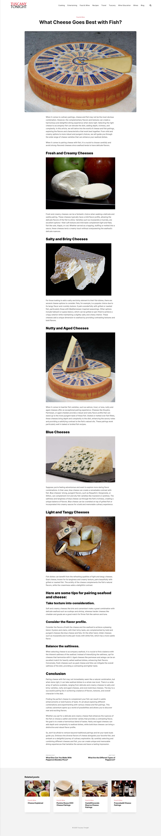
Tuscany (112, 5)
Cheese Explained (35, 803)
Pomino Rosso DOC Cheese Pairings (64, 804)
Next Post (101, 758)
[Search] (150, 5)
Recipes (95, 5)
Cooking (61, 5)
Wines (135, 5)
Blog (142, 5)
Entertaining (72, 5)
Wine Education (124, 5)
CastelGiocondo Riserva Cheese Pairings (92, 805)
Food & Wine (85, 5)
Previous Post (59, 758)
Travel (103, 5)
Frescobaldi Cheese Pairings (122, 804)
